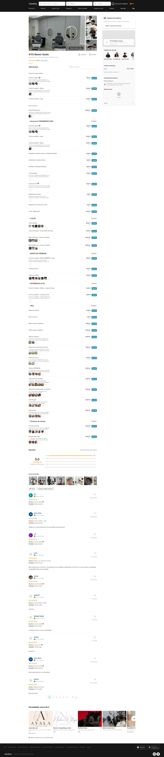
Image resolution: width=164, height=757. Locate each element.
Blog (5, 747)
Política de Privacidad (34, 747)
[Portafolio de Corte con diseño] (30, 278)
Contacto (89, 747)
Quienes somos (12, 747)
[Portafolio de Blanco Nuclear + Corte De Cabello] (30, 240)
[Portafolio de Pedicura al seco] (30, 363)
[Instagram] (119, 94)
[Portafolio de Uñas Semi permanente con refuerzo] (30, 395)
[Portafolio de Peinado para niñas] (30, 442)
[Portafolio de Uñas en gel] (30, 416)
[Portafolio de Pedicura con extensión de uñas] (30, 353)
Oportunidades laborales (72, 747)
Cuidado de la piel (98, 8)
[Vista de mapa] (118, 38)
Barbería (43, 8)
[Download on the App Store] (141, 747)
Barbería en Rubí (39, 737)
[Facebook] (158, 754)
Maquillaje (123, 8)
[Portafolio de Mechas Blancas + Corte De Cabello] (30, 248)
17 (72, 697)
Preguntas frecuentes (23, 747)
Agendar (94, 78)
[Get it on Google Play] (154, 747)
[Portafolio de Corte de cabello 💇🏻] (30, 83)
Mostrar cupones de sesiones (113, 26)
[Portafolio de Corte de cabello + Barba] (30, 94)
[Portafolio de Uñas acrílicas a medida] (30, 384)
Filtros (33, 489)
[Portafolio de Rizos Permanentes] (30, 116)
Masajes (112, 8)
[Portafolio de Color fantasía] (30, 226)
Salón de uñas (55, 8)
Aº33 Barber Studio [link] (48, 737)
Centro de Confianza (59, 747)
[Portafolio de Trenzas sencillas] (30, 431)
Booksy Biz (82, 747)
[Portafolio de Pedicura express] (30, 342)
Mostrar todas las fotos (76, 48)
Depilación (69, 8)
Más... (133, 8)
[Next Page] (76, 697)
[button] (40, 3)
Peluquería (31, 8)
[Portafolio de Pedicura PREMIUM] (30, 374)
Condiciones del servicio (47, 747)
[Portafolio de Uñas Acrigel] (30, 405)
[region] (119, 56)
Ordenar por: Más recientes (45, 489)
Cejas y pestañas (82, 8)
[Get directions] (132, 42)
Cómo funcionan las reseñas (88, 450)
